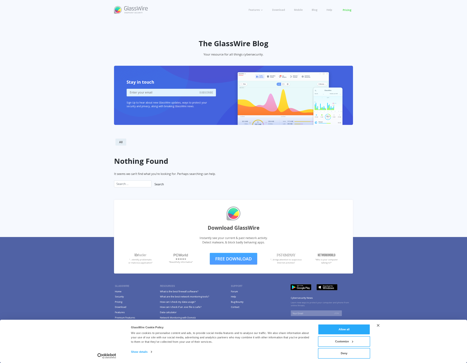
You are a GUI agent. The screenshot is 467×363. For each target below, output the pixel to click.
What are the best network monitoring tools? (184, 296)
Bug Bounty (237, 301)
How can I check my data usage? (178, 301)
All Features (259, 16)
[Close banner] (378, 325)
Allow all (344, 329)
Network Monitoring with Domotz (178, 317)
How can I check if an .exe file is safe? (180, 307)
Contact (235, 307)
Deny (344, 353)
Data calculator (168, 312)
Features (254, 10)
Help (329, 10)
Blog (314, 10)
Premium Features (263, 24)
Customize (342, 341)
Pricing (347, 10)
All (121, 142)
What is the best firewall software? (179, 291)
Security (119, 296)
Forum (234, 291)
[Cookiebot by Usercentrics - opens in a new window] (107, 356)
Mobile (298, 10)
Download (278, 10)
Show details (139, 351)
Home (118, 291)
